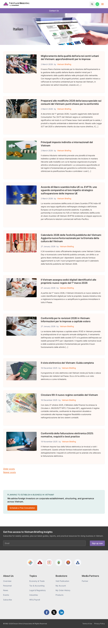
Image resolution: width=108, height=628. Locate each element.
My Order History (63, 590)
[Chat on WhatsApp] (97, 4)
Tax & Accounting (37, 586)
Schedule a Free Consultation (22, 508)
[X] (54, 612)
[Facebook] (46, 612)
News (5, 590)
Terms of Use (87, 624)
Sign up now (97, 543)
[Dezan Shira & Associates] (30, 562)
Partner (85, 581)
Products (59, 595)
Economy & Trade (37, 581)
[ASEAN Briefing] (68, 562)
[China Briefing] (49, 562)
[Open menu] (102, 4)
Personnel (7, 586)
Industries (33, 595)
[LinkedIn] (61, 612)
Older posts (9, 468)
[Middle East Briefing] (77, 562)
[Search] (92, 4)
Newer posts (9, 472)
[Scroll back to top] (102, 623)
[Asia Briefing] (39, 562)
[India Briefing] (58, 562)
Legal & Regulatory (37, 590)
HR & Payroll (34, 600)
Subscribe (7, 600)
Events (6, 595)
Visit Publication (62, 581)
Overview (7, 581)
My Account (61, 586)
